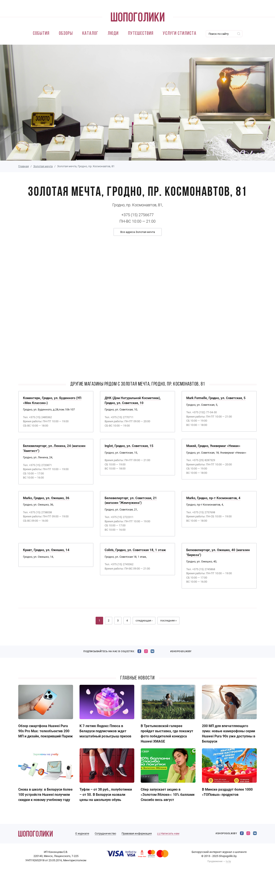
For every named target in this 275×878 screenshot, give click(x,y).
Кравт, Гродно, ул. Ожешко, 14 (46, 550)
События (41, 33)
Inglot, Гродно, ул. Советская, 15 (129, 446)
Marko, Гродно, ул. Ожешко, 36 (46, 498)
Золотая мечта (43, 166)
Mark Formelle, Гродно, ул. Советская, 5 (216, 398)
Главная (23, 166)
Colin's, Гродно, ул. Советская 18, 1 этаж (135, 550)
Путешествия (140, 33)
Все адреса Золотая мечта (137, 232)
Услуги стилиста (179, 33)
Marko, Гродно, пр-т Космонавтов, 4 (213, 498)
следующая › (144, 620)
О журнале (82, 833)
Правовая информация (137, 833)
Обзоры (66, 33)
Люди (113, 33)
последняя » (168, 620)
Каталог (90, 33)
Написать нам (169, 833)
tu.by (228, 861)
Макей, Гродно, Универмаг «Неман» (213, 446)
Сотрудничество (105, 833)
